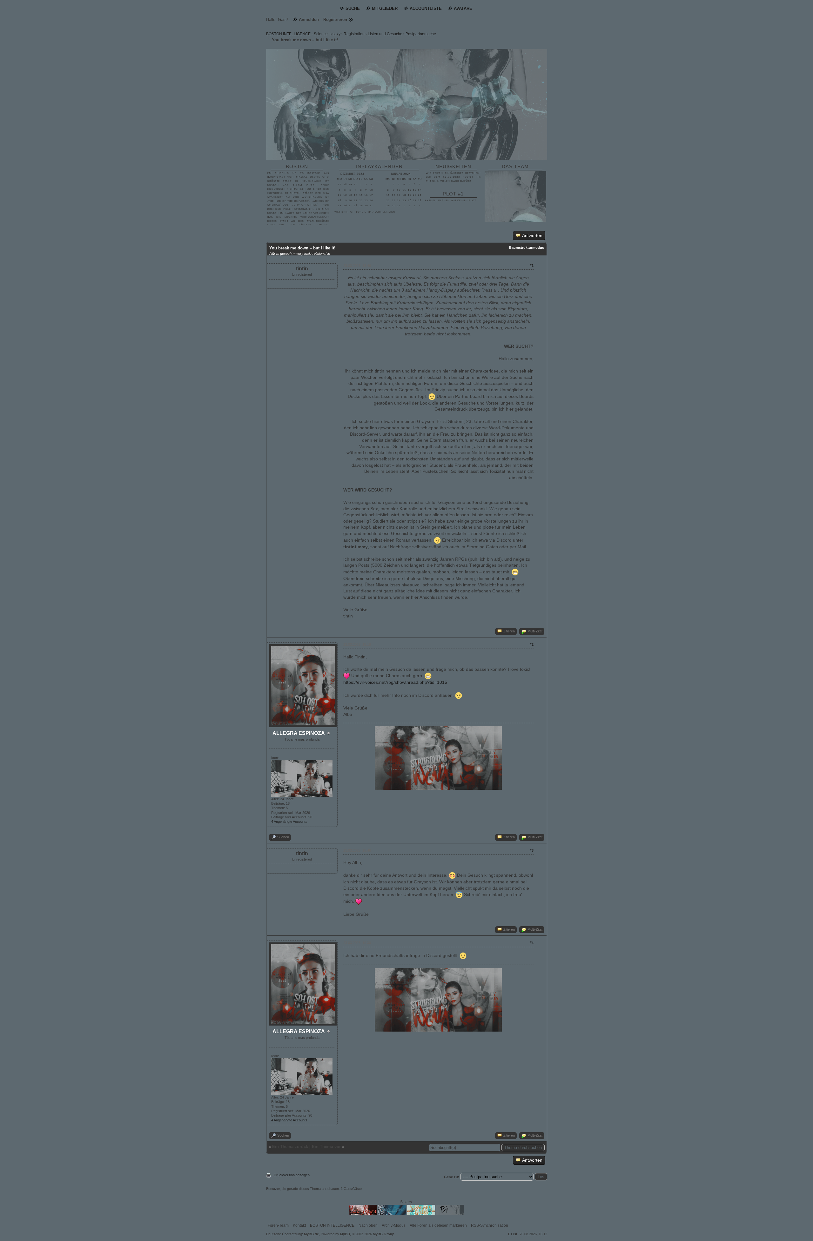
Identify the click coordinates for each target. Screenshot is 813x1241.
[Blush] (452, 875)
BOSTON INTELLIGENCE (332, 1225)
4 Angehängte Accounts (289, 821)
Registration (354, 34)
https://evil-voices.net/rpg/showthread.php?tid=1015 (395, 682)
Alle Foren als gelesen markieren (438, 1225)
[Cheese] (515, 572)
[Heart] (346, 676)
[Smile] (463, 955)
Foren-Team (278, 1225)
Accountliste (426, 8)
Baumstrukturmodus (526, 247)
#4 (532, 943)
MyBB (345, 1234)
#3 (532, 850)
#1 (532, 265)
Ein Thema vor (326, 1146)
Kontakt (299, 1225)
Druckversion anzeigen (292, 1175)
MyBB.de (311, 1234)
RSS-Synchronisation (489, 1225)
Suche (353, 8)
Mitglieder (385, 8)
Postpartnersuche (421, 34)
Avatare (463, 8)
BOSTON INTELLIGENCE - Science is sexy (303, 34)
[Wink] (431, 396)
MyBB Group (383, 1234)
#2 (532, 644)
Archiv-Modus (394, 1225)
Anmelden (309, 19)
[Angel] (459, 894)
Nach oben (368, 1225)
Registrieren (335, 19)
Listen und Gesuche (385, 34)
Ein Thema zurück (290, 1146)
